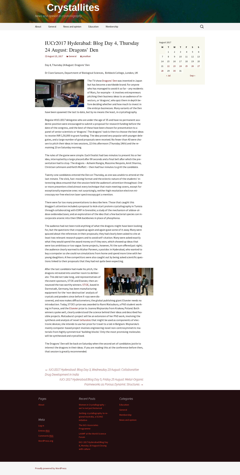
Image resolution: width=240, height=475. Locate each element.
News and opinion (72, 26)
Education (93, 26)
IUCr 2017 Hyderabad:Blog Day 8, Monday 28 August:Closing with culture (93, 445)
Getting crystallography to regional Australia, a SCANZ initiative (93, 417)
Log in (41, 425)
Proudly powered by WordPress (50, 468)
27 (198, 66)
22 (168, 66)
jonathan (86, 56)
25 (186, 66)
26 (192, 66)
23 (174, 66)
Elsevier (73, 308)
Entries (44, 430)
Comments (45, 435)
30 (174, 70)
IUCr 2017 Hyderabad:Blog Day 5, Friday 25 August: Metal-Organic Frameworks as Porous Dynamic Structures (102, 381)
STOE (85, 284)
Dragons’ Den (109, 80)
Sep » (192, 75)
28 (162, 70)
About (38, 26)
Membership (112, 26)
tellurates (85, 320)
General (52, 26)
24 (180, 66)
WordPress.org (45, 440)
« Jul (168, 75)
